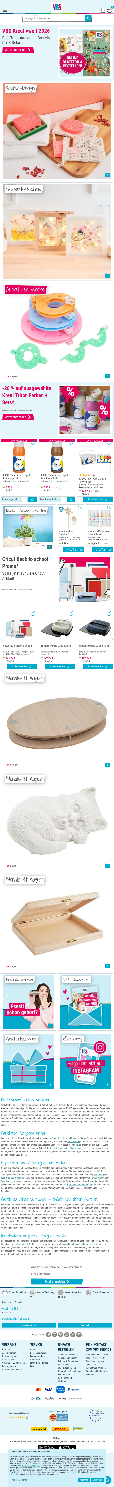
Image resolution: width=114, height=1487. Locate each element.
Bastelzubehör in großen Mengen (88, 1244)
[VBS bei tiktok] (73, 1334)
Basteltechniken (59, 1138)
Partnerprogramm (10, 1356)
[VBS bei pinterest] (60, 1334)
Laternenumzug (93, 1148)
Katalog (33, 1349)
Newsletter (35, 1359)
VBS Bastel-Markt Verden (13, 1363)
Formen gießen (97, 1178)
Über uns (6, 1349)
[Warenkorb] (109, 10)
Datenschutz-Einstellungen (70, 1371)
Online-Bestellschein (67, 1354)
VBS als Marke (8, 1359)
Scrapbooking (7, 1181)
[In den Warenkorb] (32, 499)
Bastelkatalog (73, 1141)
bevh (59, 1411)
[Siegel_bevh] (58, 1417)
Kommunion (63, 1148)
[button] (4, 470)
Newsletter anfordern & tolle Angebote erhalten (57, 1267)
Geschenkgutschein (39, 1353)
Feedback (85, 1325)
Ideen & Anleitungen (39, 1363)
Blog (79, 1145)
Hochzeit (53, 1148)
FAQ (32, 1366)
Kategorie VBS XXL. (26, 1244)
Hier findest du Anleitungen (79, 1184)
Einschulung (75, 1148)
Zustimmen (97, 1480)
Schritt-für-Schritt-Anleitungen (14, 1178)
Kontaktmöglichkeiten (96, 1368)
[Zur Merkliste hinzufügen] (33, 442)
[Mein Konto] (103, 10)
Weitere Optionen (19, 1480)
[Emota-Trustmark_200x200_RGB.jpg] (96, 1415)
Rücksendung (64, 1364)
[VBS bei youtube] (67, 1334)
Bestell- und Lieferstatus (97, 1371)
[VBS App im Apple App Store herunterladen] (66, 1447)
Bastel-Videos (98, 1174)
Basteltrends (77, 1138)
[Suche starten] (88, 18)
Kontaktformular (29, 1325)
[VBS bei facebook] (48, 1334)
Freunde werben (37, 1356)
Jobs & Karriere (9, 1353)
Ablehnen (84, 1480)
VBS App (62, 1381)
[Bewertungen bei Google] (19, 1415)
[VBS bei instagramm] (54, 1334)
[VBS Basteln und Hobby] (57, 6)
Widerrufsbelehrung (67, 1368)
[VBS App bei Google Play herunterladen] (47, 1447)
